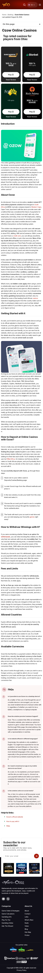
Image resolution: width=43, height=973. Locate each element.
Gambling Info (7, 917)
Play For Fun (6, 920)
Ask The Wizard (7, 926)
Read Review (11, 80)
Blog (26, 929)
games (32, 517)
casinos (35, 298)
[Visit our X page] (8, 899)
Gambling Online (7, 923)
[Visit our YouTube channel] (3, 899)
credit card (17, 236)
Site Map (28, 932)
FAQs (8, 826)
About (27, 911)
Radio (27, 923)
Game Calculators (8, 914)
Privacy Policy (21, 970)
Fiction (27, 935)
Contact (27, 914)
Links (26, 917)
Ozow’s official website (14, 817)
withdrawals (5, 537)
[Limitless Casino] (8, 868)
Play (10, 75)
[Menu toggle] (39, 4)
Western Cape (36, 207)
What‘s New (29, 920)
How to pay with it (12, 821)
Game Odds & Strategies (10, 911)
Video (27, 926)
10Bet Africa (11, 459)
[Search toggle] (24, 4)
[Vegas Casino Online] (21, 868)
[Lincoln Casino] (34, 868)
